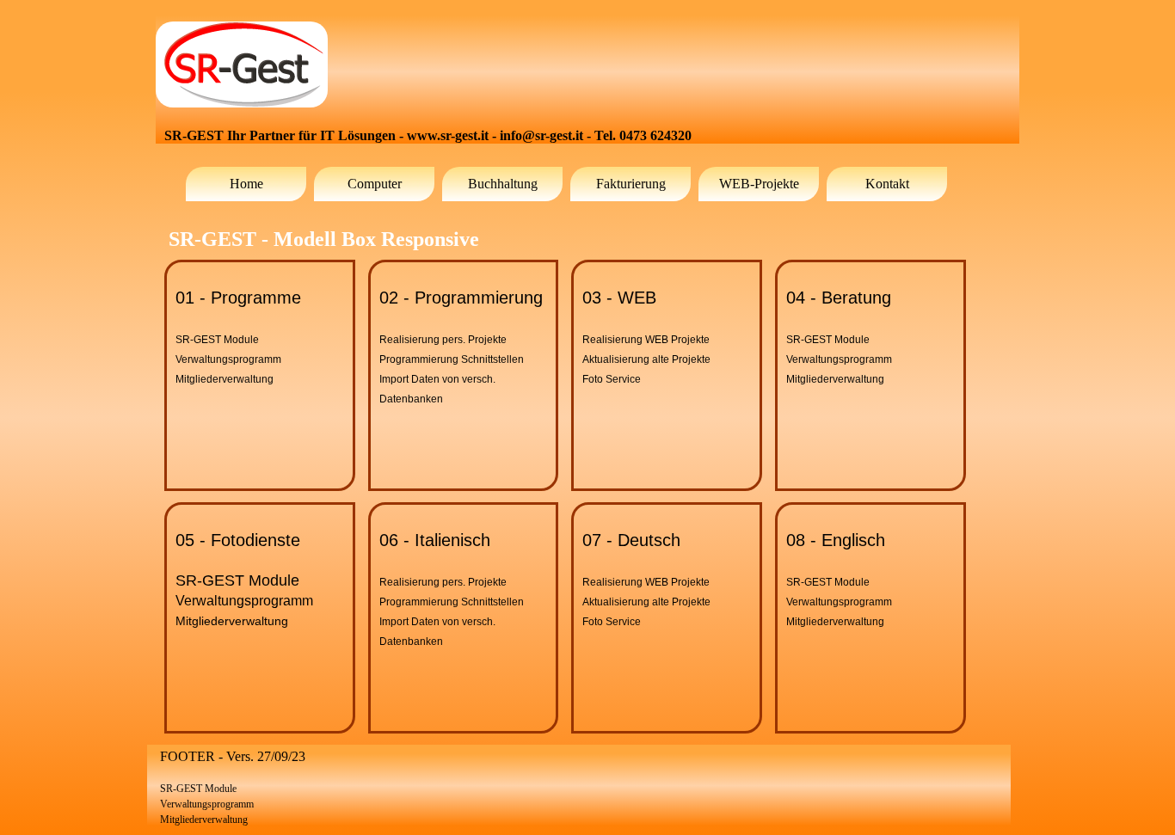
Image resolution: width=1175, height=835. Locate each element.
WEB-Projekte (759, 183)
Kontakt (887, 183)
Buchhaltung (503, 183)
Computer (375, 183)
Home (246, 183)
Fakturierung (631, 183)
